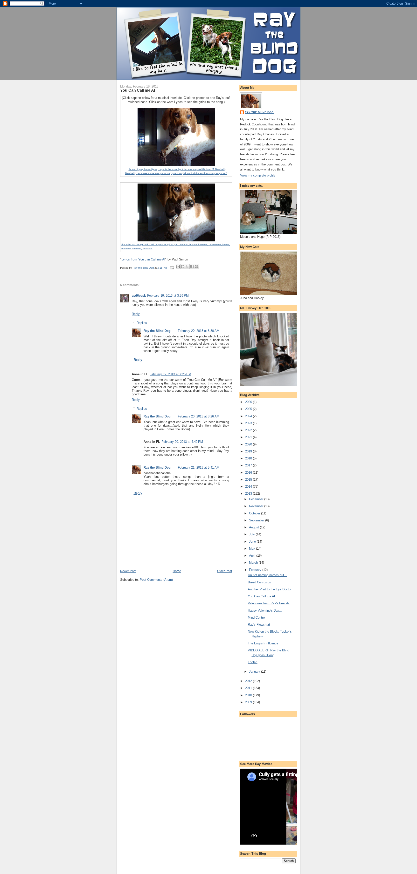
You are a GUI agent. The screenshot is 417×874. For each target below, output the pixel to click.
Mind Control (256, 617)
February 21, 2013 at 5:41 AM (198, 467)
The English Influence (263, 643)
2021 (249, 437)
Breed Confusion (259, 582)
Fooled (252, 662)
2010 (249, 695)
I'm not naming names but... (267, 575)
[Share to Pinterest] (196, 266)
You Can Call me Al (261, 596)
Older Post (224, 571)
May (252, 548)
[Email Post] (171, 267)
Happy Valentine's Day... (265, 610)
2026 (249, 402)
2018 (249, 458)
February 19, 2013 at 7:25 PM (170, 374)
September (257, 520)
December (256, 499)
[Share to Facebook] (191, 266)
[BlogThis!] (182, 266)
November (256, 506)
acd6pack (139, 295)
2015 (249, 479)
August (254, 527)
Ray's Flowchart (259, 624)
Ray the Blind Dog (157, 331)
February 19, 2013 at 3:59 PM (168, 295)
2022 (249, 430)
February (255, 570)
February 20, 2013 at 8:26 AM (198, 416)
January (255, 671)
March (254, 562)
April (252, 555)
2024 (249, 416)
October (255, 513)
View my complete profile (257, 175)
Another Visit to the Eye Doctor (270, 589)
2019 (249, 451)
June (253, 541)
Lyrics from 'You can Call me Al (143, 259)
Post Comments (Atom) (156, 579)
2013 (249, 493)
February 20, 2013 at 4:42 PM (182, 442)
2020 (249, 444)
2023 (249, 423)
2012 (249, 681)
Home (177, 571)
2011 (249, 688)
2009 (249, 702)
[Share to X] (187, 266)
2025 (249, 409)
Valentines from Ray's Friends (269, 603)
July (252, 534)
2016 (249, 472)
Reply (136, 314)
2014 (249, 486)
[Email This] (178, 266)
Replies (142, 323)
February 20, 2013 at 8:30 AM (198, 331)
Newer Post (128, 571)
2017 (249, 465)
